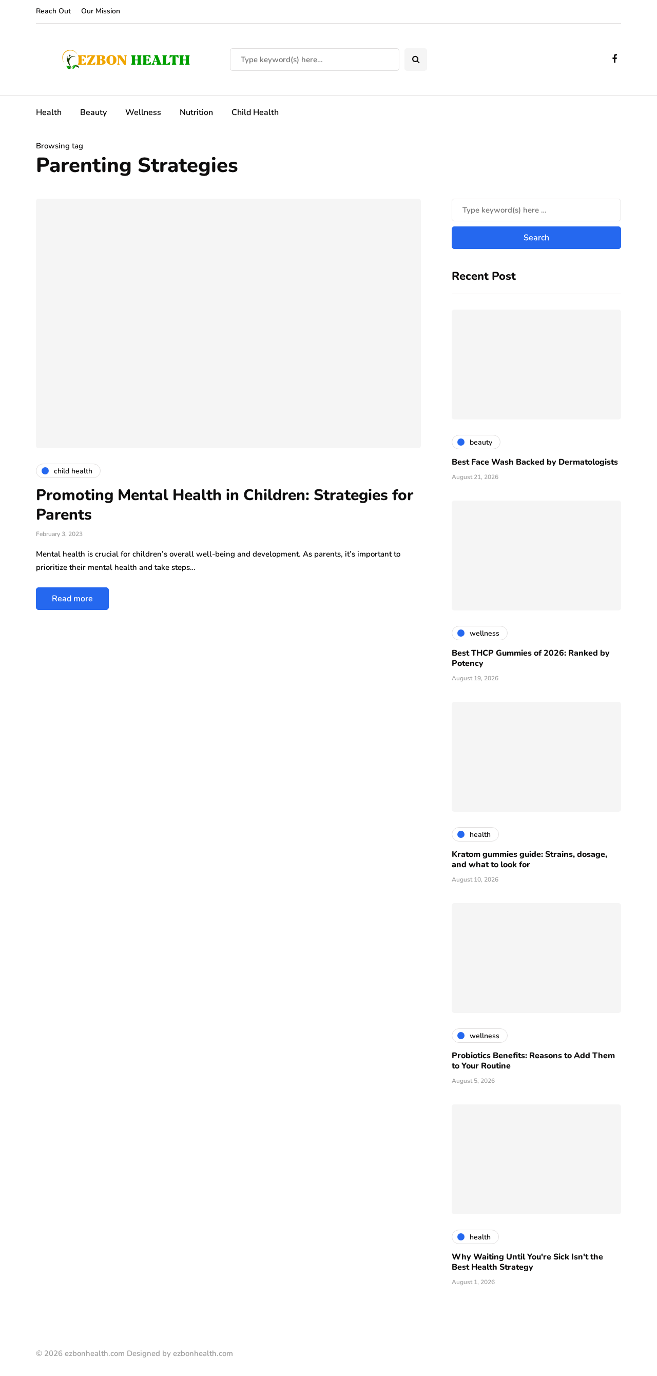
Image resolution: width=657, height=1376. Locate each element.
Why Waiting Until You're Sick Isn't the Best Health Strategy (527, 1262)
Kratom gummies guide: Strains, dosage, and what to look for (529, 859)
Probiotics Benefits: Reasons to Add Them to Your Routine (533, 1061)
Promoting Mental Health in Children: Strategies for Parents (224, 505)
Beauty (93, 112)
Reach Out (53, 11)
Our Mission (100, 11)
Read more (72, 598)
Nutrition (196, 112)
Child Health (255, 112)
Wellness (143, 112)
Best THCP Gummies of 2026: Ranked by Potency (531, 658)
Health (49, 112)
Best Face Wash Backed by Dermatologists (535, 462)
